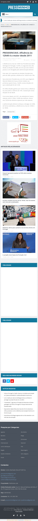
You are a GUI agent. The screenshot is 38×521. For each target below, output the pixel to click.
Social (2, 457)
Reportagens (24, 450)
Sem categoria (24, 454)
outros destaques (5, 446)
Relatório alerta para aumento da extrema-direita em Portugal (19, 228)
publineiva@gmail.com (28, 500)
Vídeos (22, 457)
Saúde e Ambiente (5, 454)
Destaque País (11, 111)
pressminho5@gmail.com (8, 473)
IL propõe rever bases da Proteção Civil (14, 255)
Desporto (3, 439)
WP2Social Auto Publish (12, 520)
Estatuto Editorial (28, 510)
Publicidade (18, 511)
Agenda (3, 432)
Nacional (23, 443)
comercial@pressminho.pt (8, 479)
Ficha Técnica (18, 510)
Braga (22, 435)
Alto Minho (24, 432)
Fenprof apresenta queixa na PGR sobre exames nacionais (17, 174)
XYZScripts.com (27, 520)
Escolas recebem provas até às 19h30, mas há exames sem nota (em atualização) (19, 201)
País (22, 446)
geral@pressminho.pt (7, 475)
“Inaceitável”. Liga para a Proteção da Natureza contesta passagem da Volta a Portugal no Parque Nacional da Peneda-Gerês (18, 404)
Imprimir (27, 60)
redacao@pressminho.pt (8, 477)
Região (2, 450)
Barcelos (3, 435)
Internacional (4, 443)
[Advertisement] (19, 292)
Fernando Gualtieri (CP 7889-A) (13, 58)
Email (34, 60)
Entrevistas (24, 439)
